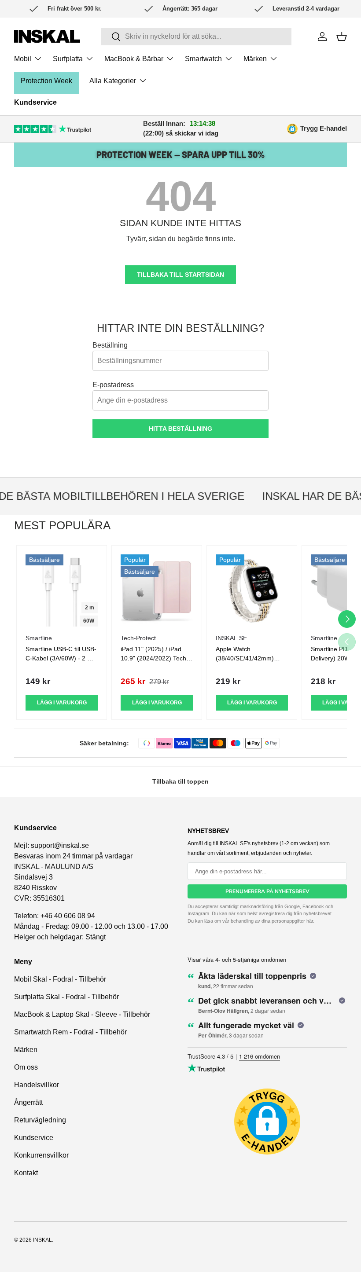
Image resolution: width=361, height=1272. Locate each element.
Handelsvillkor (36, 1085)
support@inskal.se (60, 845)
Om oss (26, 1067)
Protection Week (46, 80)
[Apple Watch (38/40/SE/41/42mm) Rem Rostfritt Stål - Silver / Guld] (252, 590)
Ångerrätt (28, 1102)
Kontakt (26, 1173)
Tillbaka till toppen (180, 781)
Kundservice (35, 102)
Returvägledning (40, 1120)
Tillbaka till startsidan (180, 274)
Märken (25, 1049)
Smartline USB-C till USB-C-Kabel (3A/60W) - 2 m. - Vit (61, 658)
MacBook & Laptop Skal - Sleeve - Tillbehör (82, 1014)
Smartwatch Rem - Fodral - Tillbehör (70, 1032)
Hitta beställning (180, 428)
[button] (341, 36)
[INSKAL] (47, 36)
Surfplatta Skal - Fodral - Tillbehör (66, 997)
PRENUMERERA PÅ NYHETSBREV (267, 891)
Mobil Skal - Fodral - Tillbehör (60, 979)
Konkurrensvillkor (41, 1155)
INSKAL (42, 1240)
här (309, 921)
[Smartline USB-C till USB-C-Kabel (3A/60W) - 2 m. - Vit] (62, 590)
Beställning (110, 345)
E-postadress (113, 385)
